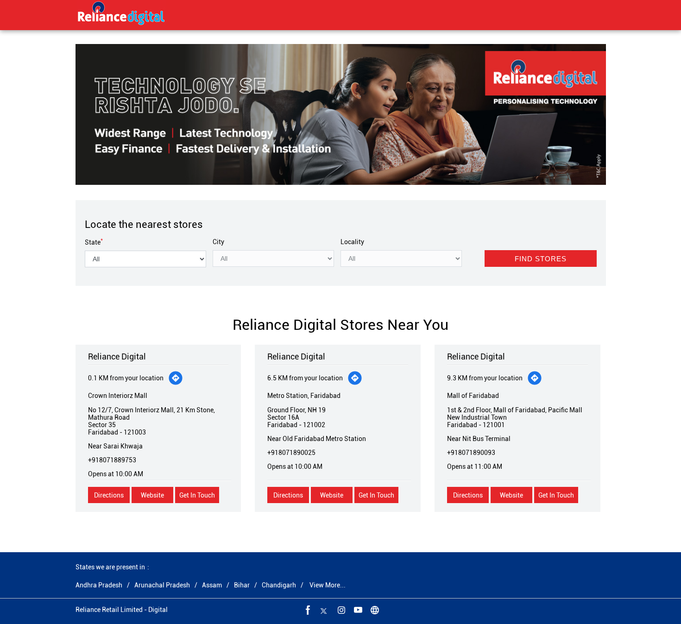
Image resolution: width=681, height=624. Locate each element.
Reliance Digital (117, 356)
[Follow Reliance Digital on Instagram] (340, 609)
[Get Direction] (175, 378)
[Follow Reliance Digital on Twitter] (323, 609)
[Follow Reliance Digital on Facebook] (307, 609)
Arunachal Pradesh (162, 585)
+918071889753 (112, 460)
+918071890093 (471, 452)
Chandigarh (279, 585)
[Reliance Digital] (121, 15)
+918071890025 (291, 452)
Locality (352, 242)
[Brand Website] (373, 609)
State (94, 242)
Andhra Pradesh (99, 585)
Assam (212, 585)
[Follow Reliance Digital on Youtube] (357, 609)
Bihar (242, 585)
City (218, 242)
